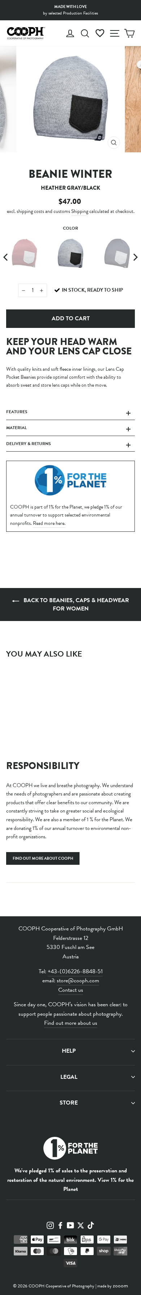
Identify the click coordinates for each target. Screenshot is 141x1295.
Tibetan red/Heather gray (24, 253)
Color (70, 228)
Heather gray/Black (70, 253)
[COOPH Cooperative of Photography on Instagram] (50, 1224)
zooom (120, 1285)
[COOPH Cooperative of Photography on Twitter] (80, 1224)
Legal (68, 1077)
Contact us (70, 990)
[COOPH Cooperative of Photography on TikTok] (90, 1224)
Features (16, 411)
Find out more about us (70, 1023)
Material (16, 427)
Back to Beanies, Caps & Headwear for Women (75, 604)
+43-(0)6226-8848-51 (75, 971)
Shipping (79, 211)
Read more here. (49, 523)
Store (69, 1102)
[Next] (134, 257)
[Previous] (6, 257)
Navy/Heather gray (116, 253)
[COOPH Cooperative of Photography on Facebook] (60, 1224)
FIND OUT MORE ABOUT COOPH (43, 858)
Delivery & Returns (28, 443)
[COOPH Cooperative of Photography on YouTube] (70, 1224)
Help (69, 1051)
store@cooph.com (78, 980)
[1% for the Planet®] (70, 1150)
